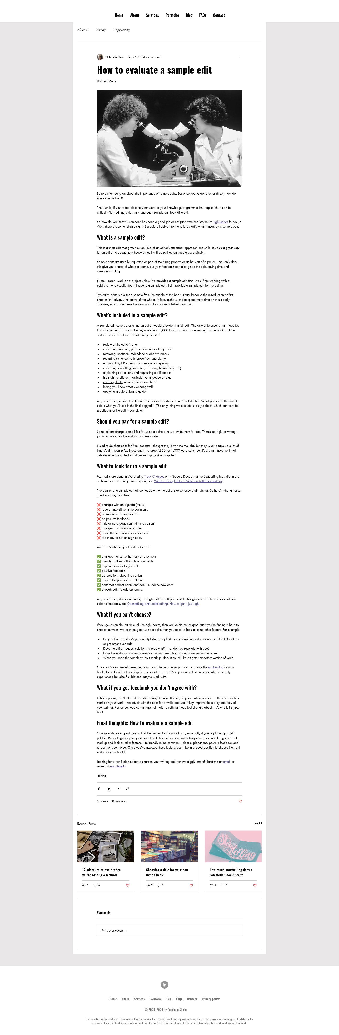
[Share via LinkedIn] (118, 789)
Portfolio (155, 999)
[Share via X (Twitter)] (108, 789)
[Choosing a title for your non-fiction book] (169, 846)
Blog (168, 999)
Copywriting (121, 30)
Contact (192, 999)
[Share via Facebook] (99, 789)
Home (113, 999)
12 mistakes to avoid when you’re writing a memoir (101, 872)
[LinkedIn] (164, 985)
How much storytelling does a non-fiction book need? (231, 872)
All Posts (82, 30)
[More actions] (239, 57)
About (125, 999)
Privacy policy (211, 999)
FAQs (179, 999)
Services (139, 999)
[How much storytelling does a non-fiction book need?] (233, 846)
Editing (100, 30)
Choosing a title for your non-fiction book (167, 872)
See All (257, 823)
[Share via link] (127, 789)
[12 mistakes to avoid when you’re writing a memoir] (105, 846)
